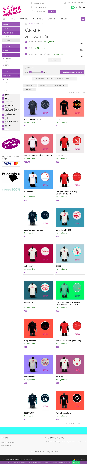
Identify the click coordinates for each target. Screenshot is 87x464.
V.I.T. (4, 55)
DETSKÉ (7, 65)
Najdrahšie (44, 86)
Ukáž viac (53, 60)
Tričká (12, 19)
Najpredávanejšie (59, 86)
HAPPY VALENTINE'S (42, 42)
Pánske (8, 40)
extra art (52, 19)
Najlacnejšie (30, 86)
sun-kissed (7, 71)
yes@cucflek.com (8, 442)
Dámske (8, 37)
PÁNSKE (8, 62)
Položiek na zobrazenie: (72, 72)
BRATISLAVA (7, 75)
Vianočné (24, 19)
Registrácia (81, 3)
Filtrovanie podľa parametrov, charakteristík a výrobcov (53, 79)
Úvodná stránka (4, 19)
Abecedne (29, 89)
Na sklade (30, 68)
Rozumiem (76, 462)
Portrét (64, 19)
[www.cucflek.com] (15, 10)
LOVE (37, 48)
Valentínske (38, 19)
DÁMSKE (8, 58)
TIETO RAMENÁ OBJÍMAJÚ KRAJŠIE (46, 54)
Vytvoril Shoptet (80, 460)
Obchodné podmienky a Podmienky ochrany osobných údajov (66, 442)
